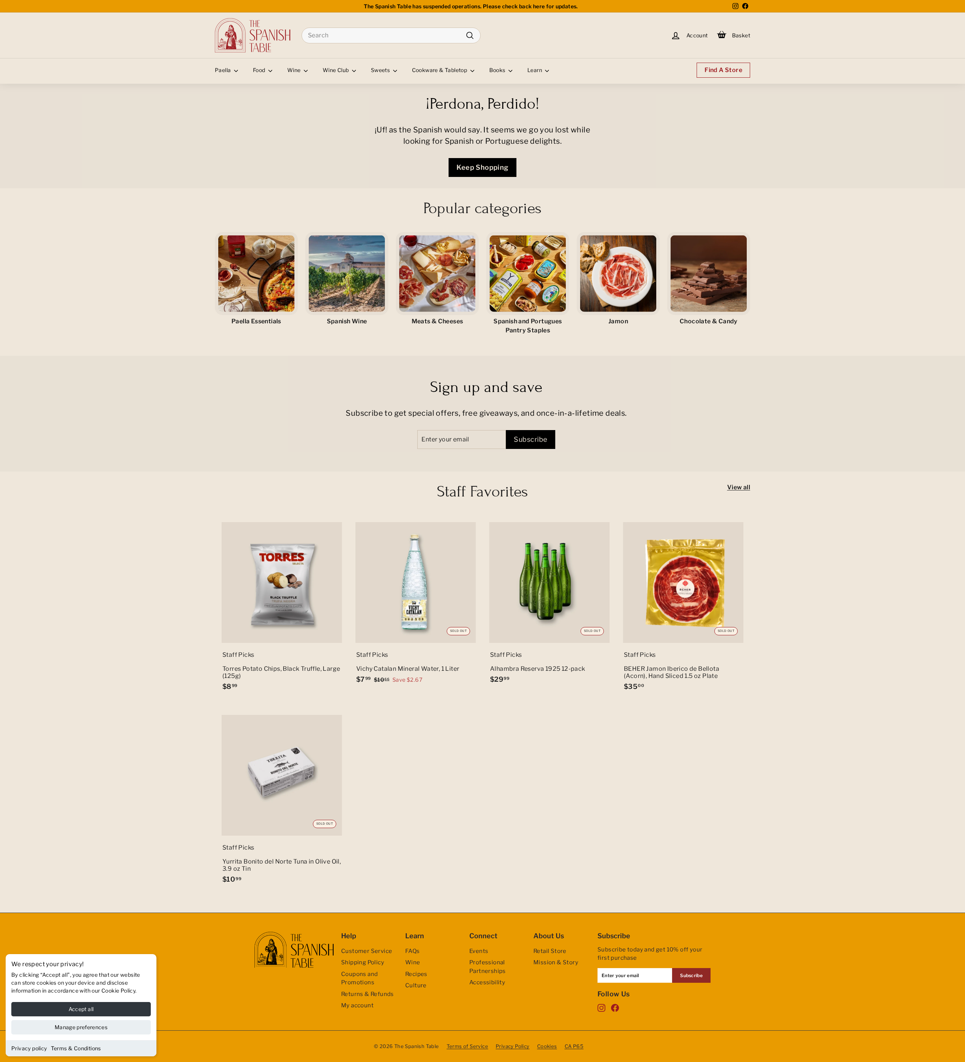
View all (738, 487)
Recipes (416, 974)
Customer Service (366, 951)
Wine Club (336, 70)
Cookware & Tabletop (440, 70)
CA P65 (574, 1046)
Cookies (547, 1046)
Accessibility (487, 982)
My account (357, 1005)
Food (260, 70)
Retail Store (550, 951)
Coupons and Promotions (359, 978)
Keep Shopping (482, 167)
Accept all (81, 1009)
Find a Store (723, 70)
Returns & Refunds (367, 994)
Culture (416, 985)
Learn (535, 70)
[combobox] (391, 35)
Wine (294, 70)
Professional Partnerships (487, 966)
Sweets (381, 70)
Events (478, 951)
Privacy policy (29, 1048)
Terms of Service (467, 1046)
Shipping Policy (362, 962)
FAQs (412, 951)
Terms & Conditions (76, 1048)
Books (498, 70)
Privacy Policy (513, 1046)
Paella (223, 70)
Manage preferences (81, 1027)
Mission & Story (555, 962)
